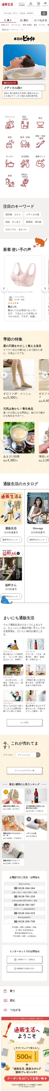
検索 (44, 14)
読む (26, 20)
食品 (35, 25)
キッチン (42, 25)
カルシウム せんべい (16, 229)
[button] (4, 288)
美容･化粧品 (27, 25)
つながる (42, 20)
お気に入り (5, 25)
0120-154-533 (26, 913)
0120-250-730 (26, 921)
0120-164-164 (26, 888)
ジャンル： (8, 755)
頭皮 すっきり (13, 222)
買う (9, 20)
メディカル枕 (32, 214)
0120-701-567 (26, 904)
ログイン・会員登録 (22, 4)
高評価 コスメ (13, 214)
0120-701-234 (26, 896)
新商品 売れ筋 (33, 222)
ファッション (16, 25)
